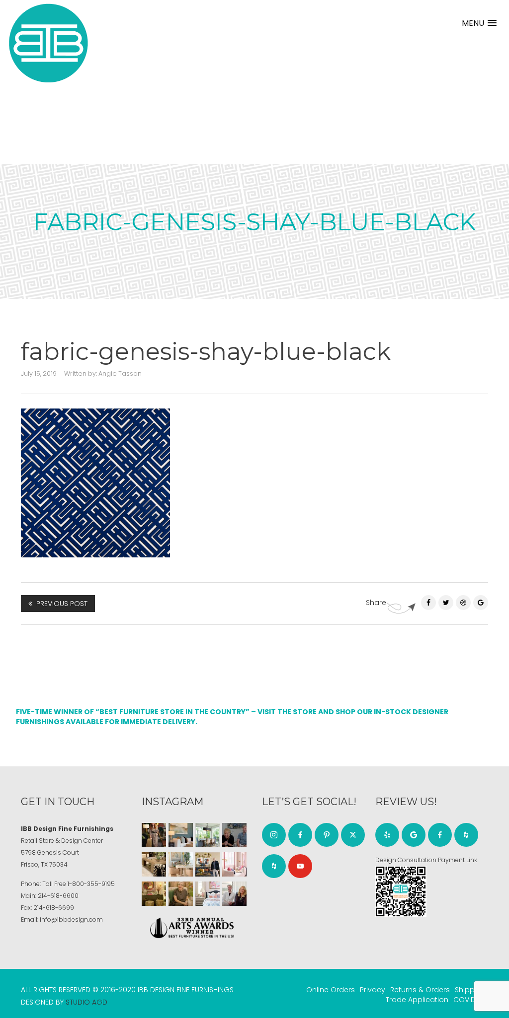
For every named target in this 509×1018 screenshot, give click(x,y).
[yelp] (387, 835)
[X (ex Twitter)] (353, 835)
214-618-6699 (53, 907)
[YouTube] (300, 866)
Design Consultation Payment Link (426, 860)
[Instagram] (274, 835)
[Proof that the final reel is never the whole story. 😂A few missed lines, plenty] (234, 835)
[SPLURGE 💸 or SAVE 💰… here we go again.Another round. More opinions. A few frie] (234, 894)
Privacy (372, 990)
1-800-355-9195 (91, 884)
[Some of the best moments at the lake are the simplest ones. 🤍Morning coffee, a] (207, 835)
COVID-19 (469, 1000)
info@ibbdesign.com (71, 919)
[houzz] (274, 866)
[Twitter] (445, 602)
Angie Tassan (120, 373)
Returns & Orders (420, 990)
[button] (479, 23)
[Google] (413, 835)
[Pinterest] (463, 602)
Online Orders (330, 990)
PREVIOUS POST (61, 604)
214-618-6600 (58, 895)
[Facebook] (428, 602)
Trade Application (417, 1000)
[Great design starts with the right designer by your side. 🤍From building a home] (181, 864)
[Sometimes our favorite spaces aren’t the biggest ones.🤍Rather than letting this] (234, 864)
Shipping (470, 990)
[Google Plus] (480, 602)
